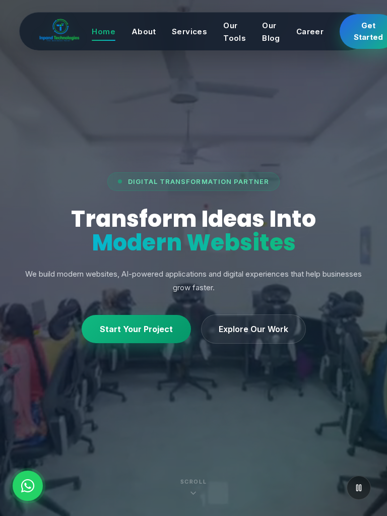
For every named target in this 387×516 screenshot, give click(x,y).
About (144, 31)
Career (310, 31)
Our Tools (234, 32)
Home (103, 31)
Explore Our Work (253, 329)
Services (189, 31)
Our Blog (271, 32)
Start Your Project (136, 329)
